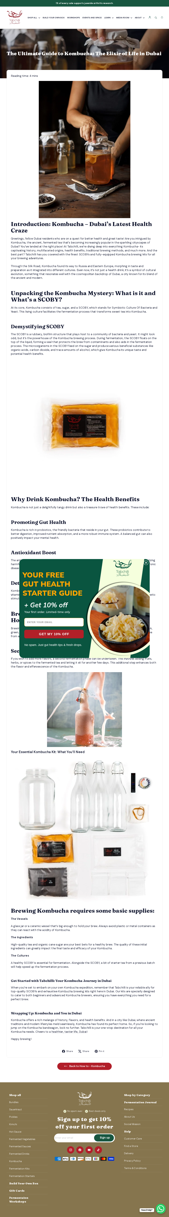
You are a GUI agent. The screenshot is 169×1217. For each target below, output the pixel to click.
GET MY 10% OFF (54, 634)
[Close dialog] (146, 563)
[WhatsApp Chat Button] (161, 1209)
